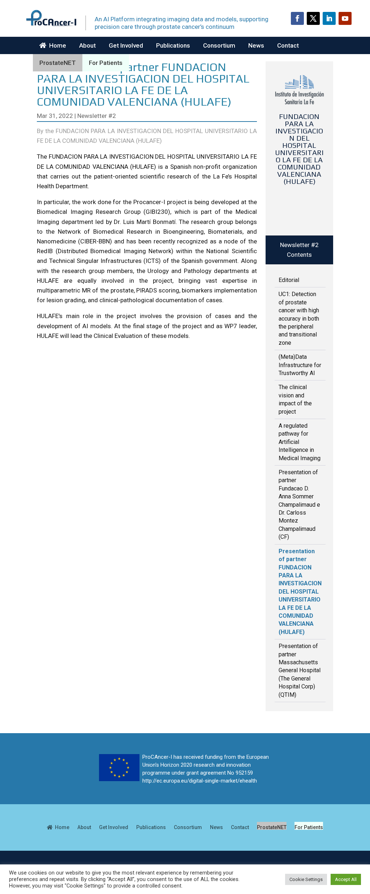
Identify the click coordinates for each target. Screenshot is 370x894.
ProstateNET (57, 62)
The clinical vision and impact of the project (295, 399)
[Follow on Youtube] (345, 18)
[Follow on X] (313, 18)
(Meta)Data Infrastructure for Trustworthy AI (300, 364)
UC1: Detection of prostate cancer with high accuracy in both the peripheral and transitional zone (299, 318)
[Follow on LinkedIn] (329, 18)
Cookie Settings (306, 879)
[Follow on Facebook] (297, 18)
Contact (288, 45)
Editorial (289, 280)
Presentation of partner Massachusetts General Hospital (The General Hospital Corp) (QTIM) (299, 670)
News (256, 45)
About (87, 45)
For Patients (105, 62)
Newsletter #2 (96, 115)
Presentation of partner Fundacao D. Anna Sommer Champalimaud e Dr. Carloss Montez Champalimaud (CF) (299, 504)
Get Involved (126, 45)
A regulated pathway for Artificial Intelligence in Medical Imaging (299, 442)
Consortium (219, 45)
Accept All (346, 879)
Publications (173, 45)
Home (56, 45)
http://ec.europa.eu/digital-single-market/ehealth (199, 781)
